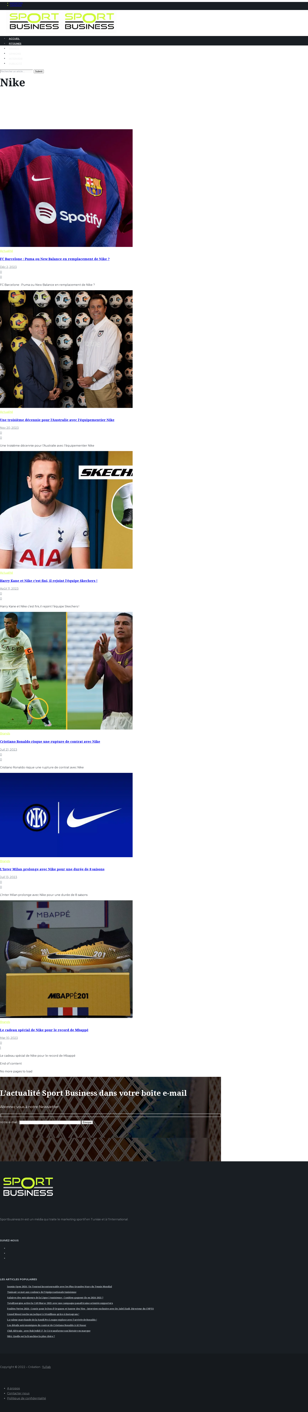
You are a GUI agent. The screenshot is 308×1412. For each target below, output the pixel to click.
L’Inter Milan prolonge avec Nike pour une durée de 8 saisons (52, 869)
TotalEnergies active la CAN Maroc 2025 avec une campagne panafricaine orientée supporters (60, 1303)
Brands (14, 48)
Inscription (16, 3)
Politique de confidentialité (26, 1398)
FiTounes (15, 43)
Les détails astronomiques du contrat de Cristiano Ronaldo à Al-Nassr (46, 1325)
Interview (16, 58)
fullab (46, 1367)
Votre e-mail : (9, 1122)
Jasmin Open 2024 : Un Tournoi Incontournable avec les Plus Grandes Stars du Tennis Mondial (59, 1286)
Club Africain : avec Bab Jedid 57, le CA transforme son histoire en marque (48, 1330)
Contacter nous (18, 1393)
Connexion (16, 5)
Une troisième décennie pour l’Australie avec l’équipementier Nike (57, 420)
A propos (13, 1388)
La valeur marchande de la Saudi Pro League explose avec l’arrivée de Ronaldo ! (52, 1319)
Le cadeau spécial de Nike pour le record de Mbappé (44, 1030)
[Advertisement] (65, 1146)
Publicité (15, 63)
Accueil (14, 38)
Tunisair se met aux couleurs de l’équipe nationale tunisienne (41, 1292)
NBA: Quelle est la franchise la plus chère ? (31, 1336)
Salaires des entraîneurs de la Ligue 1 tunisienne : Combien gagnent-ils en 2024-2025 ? (55, 1297)
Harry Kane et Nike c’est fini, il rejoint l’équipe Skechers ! (48, 581)
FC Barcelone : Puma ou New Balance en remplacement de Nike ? (55, 259)
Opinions (15, 53)
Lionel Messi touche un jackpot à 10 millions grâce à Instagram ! (43, 1314)
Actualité (6, 251)
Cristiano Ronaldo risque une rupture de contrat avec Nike (50, 741)
